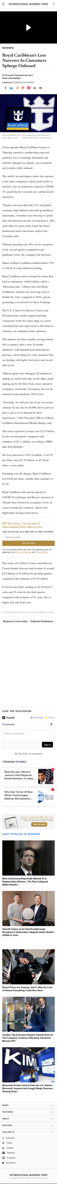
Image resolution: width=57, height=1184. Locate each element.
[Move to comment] (40, 88)
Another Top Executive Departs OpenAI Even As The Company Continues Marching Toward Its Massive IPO (27, 1038)
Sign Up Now (39, 824)
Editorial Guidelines (41, 621)
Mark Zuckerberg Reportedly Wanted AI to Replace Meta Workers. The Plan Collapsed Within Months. (25, 881)
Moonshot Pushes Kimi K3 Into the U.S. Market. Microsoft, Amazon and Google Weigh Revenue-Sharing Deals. (27, 1088)
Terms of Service (23, 552)
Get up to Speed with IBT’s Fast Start (37, 817)
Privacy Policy (41, 552)
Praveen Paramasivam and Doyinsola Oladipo (17, 76)
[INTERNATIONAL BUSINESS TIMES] (28, 4)
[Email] (34, 88)
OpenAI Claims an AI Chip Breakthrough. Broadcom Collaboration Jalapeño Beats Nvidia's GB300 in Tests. (28, 932)
